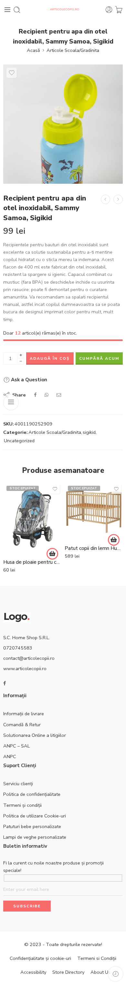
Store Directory (68, 972)
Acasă (33, 50)
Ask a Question (28, 379)
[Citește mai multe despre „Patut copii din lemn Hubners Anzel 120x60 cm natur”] (114, 540)
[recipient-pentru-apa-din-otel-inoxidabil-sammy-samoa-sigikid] (63, 124)
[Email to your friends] (59, 395)
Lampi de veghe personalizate (34, 837)
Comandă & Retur (22, 724)
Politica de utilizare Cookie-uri (34, 816)
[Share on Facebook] (35, 395)
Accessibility (33, 972)
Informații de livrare (23, 713)
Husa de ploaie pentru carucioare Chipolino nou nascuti (32, 562)
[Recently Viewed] (115, 974)
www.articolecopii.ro (25, 668)
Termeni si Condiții (96, 958)
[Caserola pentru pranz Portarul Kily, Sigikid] (118, 199)
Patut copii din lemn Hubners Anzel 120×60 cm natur (94, 548)
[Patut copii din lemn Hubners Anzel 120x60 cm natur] (94, 512)
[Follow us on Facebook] (4, 683)
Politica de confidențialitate (31, 794)
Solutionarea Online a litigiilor (34, 735)
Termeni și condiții (22, 805)
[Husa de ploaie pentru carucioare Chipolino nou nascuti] (32, 518)
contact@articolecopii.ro (29, 658)
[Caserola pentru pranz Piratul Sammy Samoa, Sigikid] (105, 199)
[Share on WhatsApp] (46, 395)
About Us (100, 972)
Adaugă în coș (50, 358)
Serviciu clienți (18, 783)
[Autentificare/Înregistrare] (109, 10)
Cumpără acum (99, 358)
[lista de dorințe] (11, 73)
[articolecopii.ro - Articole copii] (63, 10)
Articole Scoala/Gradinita (73, 50)
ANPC (9, 756)
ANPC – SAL (16, 746)
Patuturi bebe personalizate (32, 826)
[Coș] (119, 10)
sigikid (89, 432)
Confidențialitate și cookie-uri (40, 958)
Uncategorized (19, 440)
